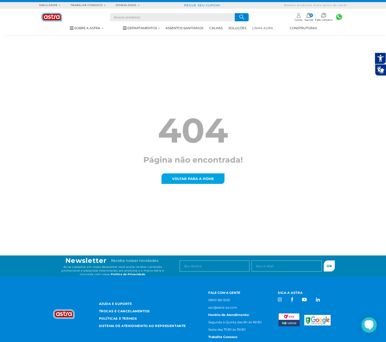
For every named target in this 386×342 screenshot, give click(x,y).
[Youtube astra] (304, 299)
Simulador (48, 5)
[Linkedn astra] (317, 299)
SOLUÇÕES (237, 28)
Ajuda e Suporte (115, 304)
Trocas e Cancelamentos (124, 311)
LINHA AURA (262, 28)
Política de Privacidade (128, 274)
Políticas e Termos (118, 318)
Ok (329, 266)
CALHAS (216, 28)
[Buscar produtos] (242, 17)
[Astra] (51, 17)
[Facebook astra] (292, 299)
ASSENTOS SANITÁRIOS (184, 28)
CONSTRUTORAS (303, 28)
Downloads (126, 5)
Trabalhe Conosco (87, 5)
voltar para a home (193, 179)
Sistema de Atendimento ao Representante (142, 326)
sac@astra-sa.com (222, 307)
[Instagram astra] (280, 299)
